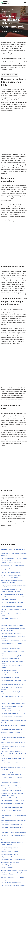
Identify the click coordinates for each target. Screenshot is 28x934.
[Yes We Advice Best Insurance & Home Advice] (5, 3)
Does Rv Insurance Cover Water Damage (11, 751)
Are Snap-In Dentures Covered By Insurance (12, 880)
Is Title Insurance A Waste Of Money (10, 646)
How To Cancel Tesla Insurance (9, 670)
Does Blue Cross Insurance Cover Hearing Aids (13, 703)
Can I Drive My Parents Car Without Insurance (13, 885)
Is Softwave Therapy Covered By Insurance (12, 777)
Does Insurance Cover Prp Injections (10, 830)
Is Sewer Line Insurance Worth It (9, 854)
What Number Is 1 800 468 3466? (9, 578)
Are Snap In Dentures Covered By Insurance (12, 877)
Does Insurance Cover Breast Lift (9, 618)
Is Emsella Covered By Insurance (9, 851)
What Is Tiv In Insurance (7, 867)
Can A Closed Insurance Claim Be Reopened (12, 800)
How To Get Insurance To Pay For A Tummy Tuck (13, 713)
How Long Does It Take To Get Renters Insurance (13, 835)
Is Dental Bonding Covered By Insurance (11, 643)
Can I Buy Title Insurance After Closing (11, 882)
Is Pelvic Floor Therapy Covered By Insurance (13, 628)
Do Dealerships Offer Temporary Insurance (12, 807)
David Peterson (7, 31)
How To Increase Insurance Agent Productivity (13, 596)
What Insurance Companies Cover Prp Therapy (13, 780)
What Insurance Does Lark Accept (10, 862)
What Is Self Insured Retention (9, 785)
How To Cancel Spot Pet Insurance (10, 677)
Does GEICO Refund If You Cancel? (10, 572)
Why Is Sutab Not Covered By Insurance (11, 606)
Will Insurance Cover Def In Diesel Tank (11, 790)
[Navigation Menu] (25, 3)
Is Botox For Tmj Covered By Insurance (11, 774)
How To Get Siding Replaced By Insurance (12, 772)
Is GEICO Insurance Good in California (11, 562)
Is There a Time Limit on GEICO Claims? (11, 575)
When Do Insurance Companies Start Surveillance (14, 870)
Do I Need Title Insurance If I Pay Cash (11, 810)
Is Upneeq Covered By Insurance (9, 857)
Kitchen (4, 33)
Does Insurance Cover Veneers (9, 599)
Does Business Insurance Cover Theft (11, 813)
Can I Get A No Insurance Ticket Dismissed (12, 696)
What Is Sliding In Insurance (8, 865)
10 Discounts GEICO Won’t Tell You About (12, 594)
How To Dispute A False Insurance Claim (11, 710)
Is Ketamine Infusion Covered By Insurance (12, 625)
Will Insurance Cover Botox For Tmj (10, 658)
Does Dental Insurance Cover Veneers (11, 633)
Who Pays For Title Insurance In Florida (11, 788)
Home (3, 9)
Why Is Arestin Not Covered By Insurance (11, 729)
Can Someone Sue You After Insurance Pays (12, 735)
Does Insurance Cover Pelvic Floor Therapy (12, 827)
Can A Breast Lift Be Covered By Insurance (12, 797)
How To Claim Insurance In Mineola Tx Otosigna (13, 640)
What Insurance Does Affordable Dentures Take (13, 859)
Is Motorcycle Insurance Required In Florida (12, 684)
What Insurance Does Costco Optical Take (12, 656)
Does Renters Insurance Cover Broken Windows (13, 832)
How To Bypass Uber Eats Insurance (10, 648)
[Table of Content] (16, 75)
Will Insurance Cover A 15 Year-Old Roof (11, 732)
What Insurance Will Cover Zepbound (10, 782)
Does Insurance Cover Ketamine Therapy (11, 824)
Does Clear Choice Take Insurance (10, 631)
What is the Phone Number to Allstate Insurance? (13, 565)
